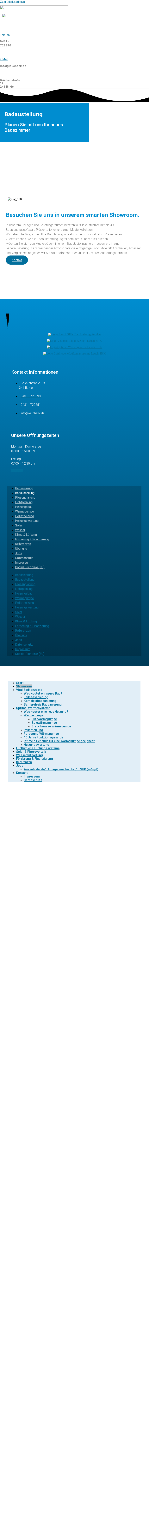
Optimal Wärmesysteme (33, 708)
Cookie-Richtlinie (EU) (29, 567)
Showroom (24, 686)
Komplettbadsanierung (40, 701)
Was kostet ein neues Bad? (43, 693)
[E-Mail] (1, 52)
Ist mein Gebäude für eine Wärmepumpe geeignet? (59, 741)
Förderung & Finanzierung (32, 539)
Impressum (22, 562)
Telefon (5, 35)
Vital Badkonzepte (29, 690)
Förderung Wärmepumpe (41, 734)
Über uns (21, 548)
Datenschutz (24, 558)
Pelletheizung (24, 516)
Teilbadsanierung (36, 697)
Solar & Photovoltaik (31, 752)
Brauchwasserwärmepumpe (51, 726)
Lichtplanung (24, 502)
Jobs (18, 553)
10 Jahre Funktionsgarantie (43, 737)
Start (20, 683)
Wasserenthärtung (29, 755)
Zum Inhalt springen (12, 1)
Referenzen (23, 544)
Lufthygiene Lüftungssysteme (37, 748)
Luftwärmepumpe (44, 719)
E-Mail (4, 59)
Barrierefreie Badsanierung (43, 704)
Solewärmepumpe (44, 723)
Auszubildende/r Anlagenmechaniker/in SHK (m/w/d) (61, 769)
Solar (18, 525)
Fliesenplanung (25, 497)
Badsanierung (24, 488)
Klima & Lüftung (26, 535)
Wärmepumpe (24, 511)
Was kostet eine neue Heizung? (46, 711)
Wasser (20, 530)
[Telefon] (1, 28)
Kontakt (22, 773)
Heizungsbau (23, 507)
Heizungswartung (27, 521)
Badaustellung (24, 493)
